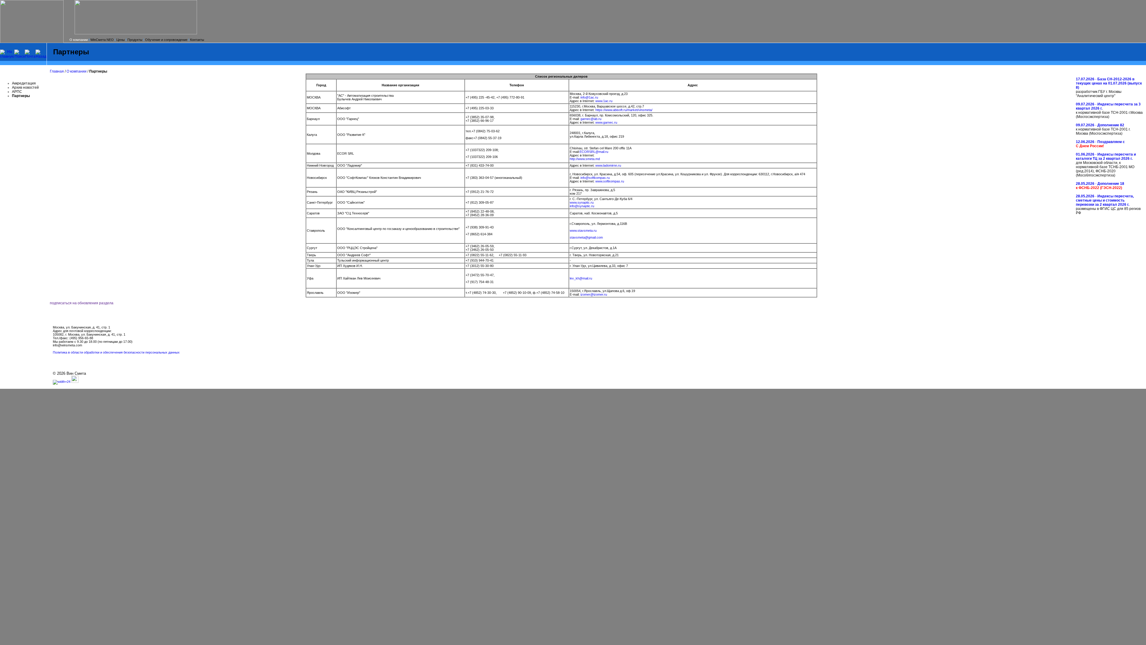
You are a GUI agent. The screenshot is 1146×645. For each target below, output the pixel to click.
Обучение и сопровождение (166, 40)
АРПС (17, 92)
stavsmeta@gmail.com (586, 237)
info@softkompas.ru (595, 177)
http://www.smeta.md (585, 159)
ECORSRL (587, 151)
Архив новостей (25, 87)
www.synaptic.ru (582, 202)
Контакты (197, 40)
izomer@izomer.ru (593, 294)
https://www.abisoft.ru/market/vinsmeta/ (623, 110)
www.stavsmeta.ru (583, 230)
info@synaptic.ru (582, 206)
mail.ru (603, 151)
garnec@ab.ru (590, 119)
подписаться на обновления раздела (81, 303)
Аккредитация (24, 83)
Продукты (134, 40)
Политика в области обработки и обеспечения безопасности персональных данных (116, 352)
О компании (79, 40)
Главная (57, 71)
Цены (120, 40)
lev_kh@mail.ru (581, 278)
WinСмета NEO (102, 40)
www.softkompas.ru (609, 181)
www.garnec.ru (606, 122)
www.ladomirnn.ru (608, 165)
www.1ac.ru (603, 101)
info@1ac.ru (589, 97)
